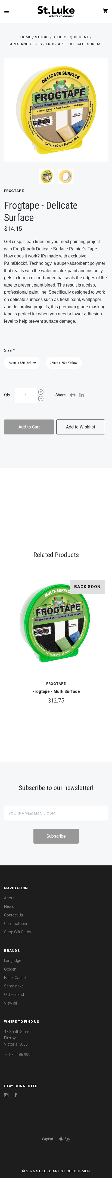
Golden (10, 969)
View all (10, 1003)
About (9, 898)
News (9, 906)
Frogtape (14, 191)
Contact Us (13, 915)
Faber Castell (15, 977)
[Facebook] (16, 1096)
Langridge (12, 960)
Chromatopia (15, 923)
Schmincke (13, 986)
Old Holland (14, 994)
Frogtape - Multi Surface (56, 691)
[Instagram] (6, 1096)
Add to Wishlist (80, 427)
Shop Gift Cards (17, 932)
